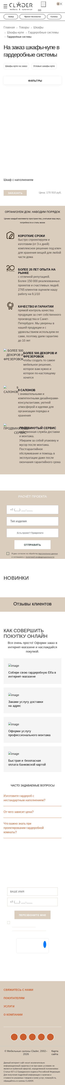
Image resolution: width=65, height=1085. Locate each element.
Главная (9, 27)
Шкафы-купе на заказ (16, 66)
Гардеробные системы (43, 32)
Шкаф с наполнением (18, 179)
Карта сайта (54, 1053)
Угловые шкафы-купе (44, 66)
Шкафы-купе (15, 32)
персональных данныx (48, 554)
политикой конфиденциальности (40, 557)
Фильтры (35, 80)
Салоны (54, 17)
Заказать (15, 193)
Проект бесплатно (32, 17)
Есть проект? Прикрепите (30, 533)
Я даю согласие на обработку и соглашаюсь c (35, 555)
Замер (11, 17)
